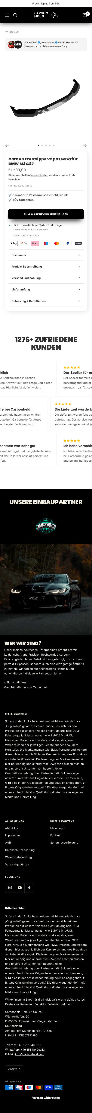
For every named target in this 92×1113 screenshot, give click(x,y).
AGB (8, 842)
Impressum (12, 835)
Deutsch (12, 1068)
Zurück (14, 31)
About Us (11, 828)
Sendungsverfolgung (64, 842)
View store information (26, 235)
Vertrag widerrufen (46, 1097)
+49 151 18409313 (29, 1045)
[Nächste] (85, 145)
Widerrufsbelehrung (18, 857)
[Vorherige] (7, 145)
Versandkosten (39, 175)
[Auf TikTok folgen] (29, 888)
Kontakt (55, 835)
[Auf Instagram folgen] (10, 888)
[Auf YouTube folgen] (19, 888)
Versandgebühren (17, 864)
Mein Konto (57, 828)
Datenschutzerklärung (20, 850)
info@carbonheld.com (29, 1054)
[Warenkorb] (85, 15)
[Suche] (15, 15)
